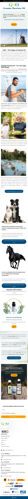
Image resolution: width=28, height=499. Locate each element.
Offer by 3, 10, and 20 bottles (14, 317)
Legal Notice (22, 494)
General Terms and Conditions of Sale (11, 494)
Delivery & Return (5, 446)
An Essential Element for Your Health (14, 191)
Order (14, 326)
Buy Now (14, 24)
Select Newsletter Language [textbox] (8, 413)
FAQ (2, 442)
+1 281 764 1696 (7, 459)
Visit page (14, 375)
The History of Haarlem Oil (14, 357)
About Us (3, 444)
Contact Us (3, 440)
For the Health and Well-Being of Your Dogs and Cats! (14, 241)
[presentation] (12, 313)
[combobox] (13, 413)
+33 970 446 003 (7, 467)
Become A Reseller (5, 436)
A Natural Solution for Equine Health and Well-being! (14, 285)
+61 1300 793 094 (7, 476)
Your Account (4, 438)
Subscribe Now (13, 416)
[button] (14, 497)
